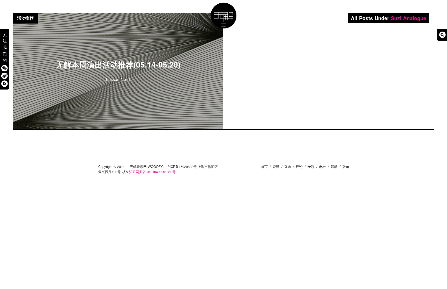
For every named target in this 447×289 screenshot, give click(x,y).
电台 (322, 166)
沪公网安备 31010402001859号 (152, 171)
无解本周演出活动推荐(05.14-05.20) (118, 64)
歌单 (345, 166)
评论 (299, 166)
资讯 (276, 166)
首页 (264, 166)
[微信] (4, 68)
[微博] (4, 76)
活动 (334, 166)
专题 (311, 166)
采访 (287, 166)
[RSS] (4, 83)
